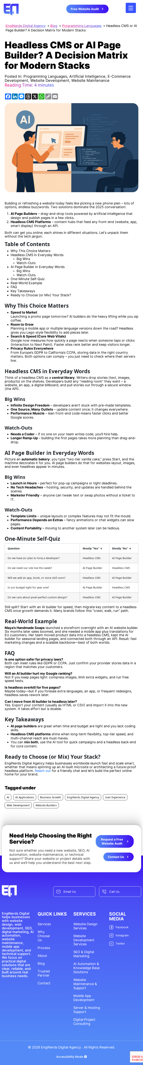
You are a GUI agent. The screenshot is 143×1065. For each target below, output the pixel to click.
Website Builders (46, 805)
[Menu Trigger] (131, 8)
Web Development (18, 805)
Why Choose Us (44, 936)
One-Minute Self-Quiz (28, 279)
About (42, 956)
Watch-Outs (26, 263)
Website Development (49, 80)
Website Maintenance (90, 80)
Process (44, 948)
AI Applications (24, 797)
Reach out (43, 771)
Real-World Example (26, 283)
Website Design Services (85, 926)
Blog (41, 963)
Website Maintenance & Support (85, 984)
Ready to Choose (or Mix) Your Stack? (41, 295)
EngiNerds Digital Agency (83, 797)
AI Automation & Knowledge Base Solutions (86, 968)
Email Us (69, 891)
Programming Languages (45, 76)
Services (44, 924)
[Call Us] (104, 891)
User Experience (115, 797)
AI (8, 797)
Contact (44, 983)
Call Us (114, 891)
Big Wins (23, 259)
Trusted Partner (44, 973)
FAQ (14, 287)
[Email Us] (58, 891)
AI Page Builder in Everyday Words (38, 267)
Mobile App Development (83, 998)
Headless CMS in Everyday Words (37, 255)
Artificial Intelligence (87, 76)
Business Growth (50, 797)
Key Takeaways (23, 291)
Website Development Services (83, 940)
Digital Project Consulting (84, 1022)
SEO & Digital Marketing (83, 954)
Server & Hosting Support (86, 1010)
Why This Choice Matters (30, 251)
